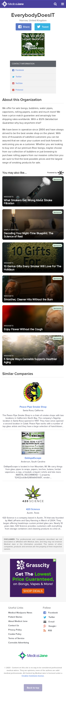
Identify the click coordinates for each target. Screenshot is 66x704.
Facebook (20, 70)
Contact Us (13, 625)
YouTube (19, 83)
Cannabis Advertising (18, 642)
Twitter (18, 77)
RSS (50, 630)
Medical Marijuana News (20, 612)
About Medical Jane (17, 621)
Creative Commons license (33, 676)
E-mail (51, 621)
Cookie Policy (14, 634)
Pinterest (19, 90)
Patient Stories (15, 617)
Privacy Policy (15, 629)
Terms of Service (16, 638)
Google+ (52, 626)
